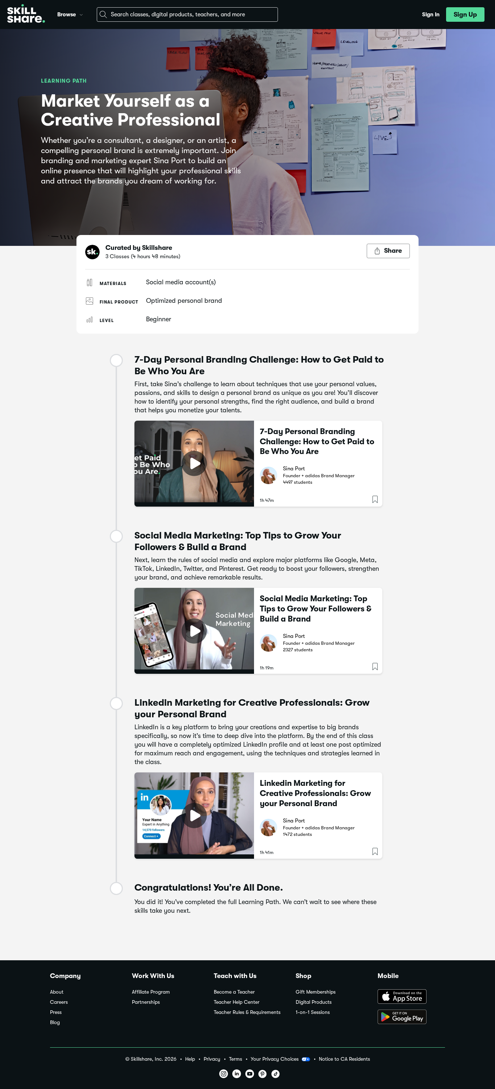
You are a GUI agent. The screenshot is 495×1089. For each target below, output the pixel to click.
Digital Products (314, 1002)
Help (190, 1059)
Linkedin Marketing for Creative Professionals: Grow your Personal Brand (315, 793)
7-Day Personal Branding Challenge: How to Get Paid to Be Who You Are (317, 441)
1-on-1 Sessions (313, 1012)
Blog (55, 1022)
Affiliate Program (151, 992)
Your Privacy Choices (275, 1059)
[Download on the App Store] (411, 997)
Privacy (212, 1059)
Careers (59, 1002)
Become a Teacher (234, 992)
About (56, 992)
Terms (235, 1059)
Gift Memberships (316, 992)
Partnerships (146, 1002)
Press (56, 1012)
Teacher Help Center (236, 1002)
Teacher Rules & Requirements (247, 1012)
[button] (81, 14)
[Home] (26, 14)
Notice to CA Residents (344, 1059)
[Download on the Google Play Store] (411, 1018)
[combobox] (187, 14)
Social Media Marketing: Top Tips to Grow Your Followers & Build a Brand (315, 608)
